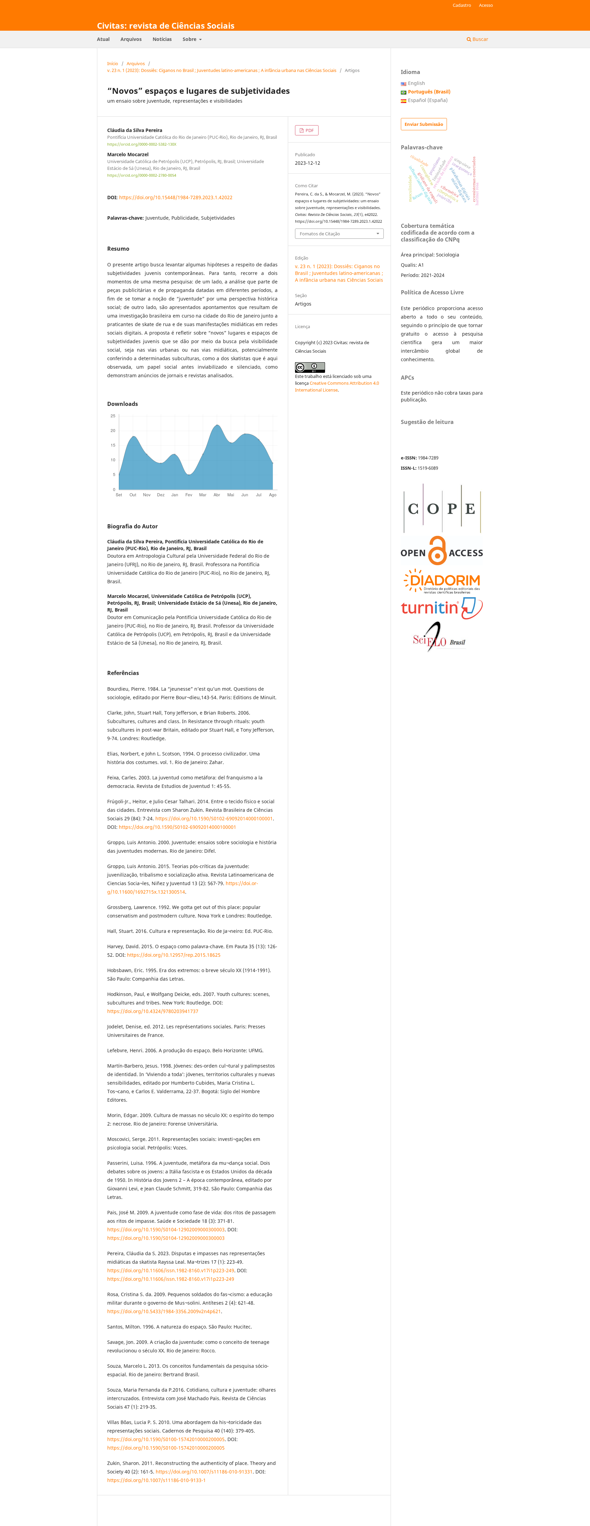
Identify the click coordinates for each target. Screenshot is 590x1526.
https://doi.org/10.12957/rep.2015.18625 (174, 955)
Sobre (190, 39)
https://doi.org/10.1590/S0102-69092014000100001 (214, 818)
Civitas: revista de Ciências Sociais (166, 25)
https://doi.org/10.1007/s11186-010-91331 (204, 1471)
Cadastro (462, 5)
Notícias (162, 39)
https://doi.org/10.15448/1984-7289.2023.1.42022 (176, 197)
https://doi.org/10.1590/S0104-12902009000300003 (166, 1229)
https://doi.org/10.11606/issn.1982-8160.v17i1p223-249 (170, 1270)
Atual (103, 39)
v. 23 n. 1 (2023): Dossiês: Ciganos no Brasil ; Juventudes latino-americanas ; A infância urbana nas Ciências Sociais (221, 70)
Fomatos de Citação (320, 234)
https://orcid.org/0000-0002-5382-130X (141, 144)
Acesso (486, 5)
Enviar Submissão (424, 124)
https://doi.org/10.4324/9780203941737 (152, 1011)
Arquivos (131, 39)
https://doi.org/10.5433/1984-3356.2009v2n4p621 (164, 1311)
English (416, 83)
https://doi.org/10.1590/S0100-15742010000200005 (166, 1439)
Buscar (479, 39)
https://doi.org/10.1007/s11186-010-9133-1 (156, 1480)
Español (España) (428, 100)
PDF (309, 130)
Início (112, 63)
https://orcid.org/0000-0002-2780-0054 (141, 175)
